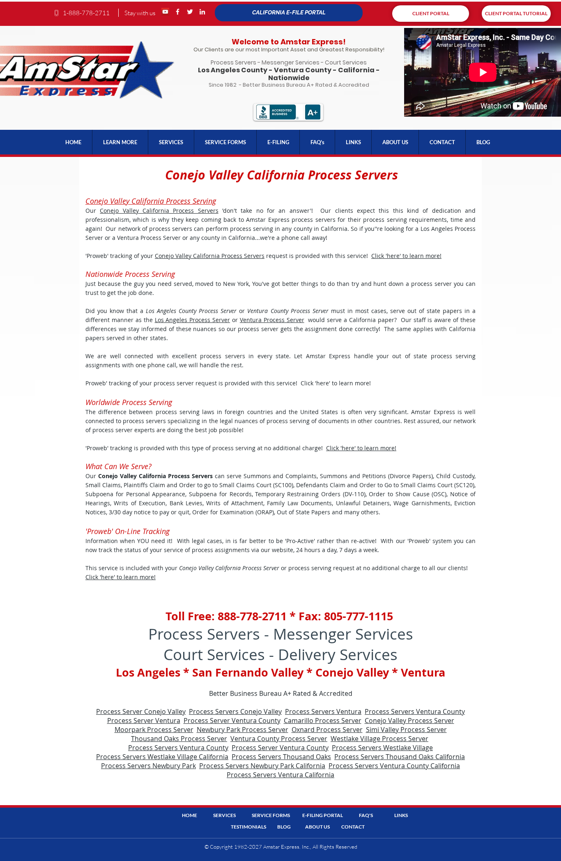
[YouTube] (165, 12)
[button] (120, 142)
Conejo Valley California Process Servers (159, 210)
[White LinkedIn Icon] (202, 12)
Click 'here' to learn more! (406, 256)
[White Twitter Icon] (190, 12)
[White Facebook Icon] (178, 12)
